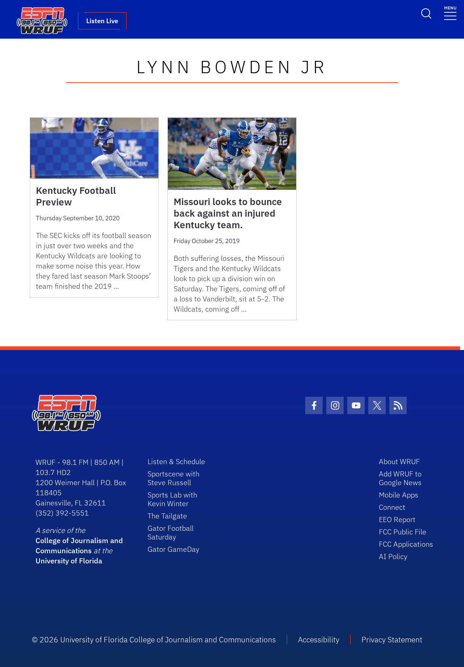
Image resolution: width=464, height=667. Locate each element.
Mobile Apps (398, 495)
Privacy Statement (391, 639)
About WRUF (399, 461)
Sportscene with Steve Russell (173, 478)
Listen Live (102, 21)
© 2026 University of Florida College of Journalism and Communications (154, 639)
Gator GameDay (173, 549)
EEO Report (397, 519)
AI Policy (393, 556)
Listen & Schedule (176, 461)
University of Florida (69, 561)
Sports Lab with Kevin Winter (172, 499)
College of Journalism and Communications (79, 545)
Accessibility (318, 639)
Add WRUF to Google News (400, 478)
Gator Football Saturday (171, 532)
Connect (392, 507)
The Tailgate (167, 516)
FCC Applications (406, 544)
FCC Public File (402, 532)
